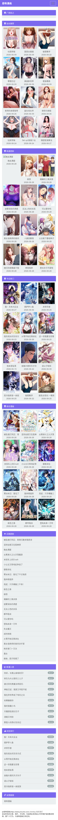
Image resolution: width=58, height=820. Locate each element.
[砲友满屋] (8, 156)
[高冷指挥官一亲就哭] (11, 381)
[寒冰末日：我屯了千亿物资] (11, 479)
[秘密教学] (46, 38)
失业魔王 (7, 628)
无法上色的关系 (29, 208)
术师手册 (46, 306)
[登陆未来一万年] (46, 509)
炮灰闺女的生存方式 (12, 753)
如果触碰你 (8, 700)
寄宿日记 (11, 81)
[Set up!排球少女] (29, 126)
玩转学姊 (11, 140)
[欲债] (29, 165)
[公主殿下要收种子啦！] (46, 224)
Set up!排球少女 (29, 140)
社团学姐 (11, 51)
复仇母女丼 (29, 110)
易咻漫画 (7, 3)
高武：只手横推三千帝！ (14, 584)
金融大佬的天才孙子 (12, 775)
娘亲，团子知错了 (11, 658)
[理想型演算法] (46, 126)
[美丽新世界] (29, 67)
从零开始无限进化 (29, 336)
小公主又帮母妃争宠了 (13, 564)
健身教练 (46, 81)
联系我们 (39, 812)
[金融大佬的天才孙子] (29, 352)
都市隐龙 (29, 523)
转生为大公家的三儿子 (13, 678)
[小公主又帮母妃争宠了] (29, 450)
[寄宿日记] (11, 67)
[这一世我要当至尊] (46, 322)
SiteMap (33, 812)
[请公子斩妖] (46, 352)
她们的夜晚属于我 (11, 267)
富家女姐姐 (29, 51)
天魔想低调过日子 (11, 711)
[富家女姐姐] (29, 38)
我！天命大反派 (11, 306)
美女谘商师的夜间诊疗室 (14, 643)
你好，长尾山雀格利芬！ (14, 673)
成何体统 (7, 633)
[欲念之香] (11, 509)
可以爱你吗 (46, 208)
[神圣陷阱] (29, 254)
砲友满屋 (11, 160)
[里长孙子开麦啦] (46, 254)
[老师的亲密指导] (11, 97)
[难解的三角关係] (46, 165)
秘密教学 (46, 51)
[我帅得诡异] (29, 479)
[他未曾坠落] (11, 352)
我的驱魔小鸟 (9, 705)
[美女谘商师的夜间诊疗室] (11, 224)
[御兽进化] (46, 450)
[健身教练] (46, 67)
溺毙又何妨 (8, 716)
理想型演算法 (46, 140)
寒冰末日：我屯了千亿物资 (15, 574)
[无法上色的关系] (29, 195)
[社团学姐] (11, 38)
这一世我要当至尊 (46, 336)
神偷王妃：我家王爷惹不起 (15, 689)
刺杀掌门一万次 (10, 648)
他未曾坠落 (11, 365)
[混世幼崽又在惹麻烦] (29, 420)
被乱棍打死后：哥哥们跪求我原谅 (18, 539)
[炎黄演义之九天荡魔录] (46, 420)
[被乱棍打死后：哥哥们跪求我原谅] (11, 420)
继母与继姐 (46, 110)
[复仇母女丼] (29, 97)
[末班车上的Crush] (11, 450)
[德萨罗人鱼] (29, 293)
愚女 (6, 653)
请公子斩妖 (46, 365)
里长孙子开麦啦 (46, 267)
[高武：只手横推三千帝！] (46, 479)
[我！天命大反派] (11, 293)
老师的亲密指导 (11, 110)
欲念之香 (11, 523)
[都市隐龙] (29, 509)
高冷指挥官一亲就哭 (12, 786)
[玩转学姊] (11, 126)
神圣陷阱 (29, 267)
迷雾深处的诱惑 (11, 208)
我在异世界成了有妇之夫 (14, 694)
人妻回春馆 (29, 238)
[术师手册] (46, 293)
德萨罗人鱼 (29, 306)
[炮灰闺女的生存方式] (11, 322)
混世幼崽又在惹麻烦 (12, 544)
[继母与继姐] (46, 97)
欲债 (29, 179)
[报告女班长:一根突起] (46, 381)
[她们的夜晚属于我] (11, 254)
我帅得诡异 (29, 493)
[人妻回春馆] (29, 224)
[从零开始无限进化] (29, 322)
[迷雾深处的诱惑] (11, 195)
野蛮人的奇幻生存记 (12, 722)
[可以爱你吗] (46, 195)
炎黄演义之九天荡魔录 (13, 554)
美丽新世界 (29, 81)
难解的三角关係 (46, 179)
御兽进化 (46, 463)
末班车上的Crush (11, 463)
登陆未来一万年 (46, 523)
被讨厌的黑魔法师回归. (13, 684)
